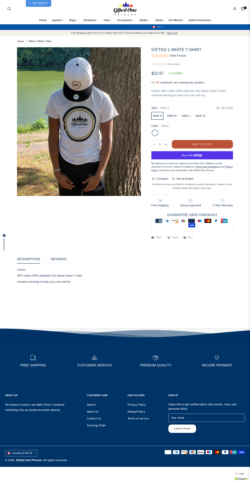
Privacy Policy (137, 404)
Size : (160, 108)
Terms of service (138, 418)
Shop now (172, 33)
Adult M (172, 115)
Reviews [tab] (58, 259)
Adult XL (200, 115)
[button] (9, 8)
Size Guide (227, 107)
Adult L (185, 115)
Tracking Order (96, 425)
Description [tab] (28, 259)
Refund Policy (136, 411)
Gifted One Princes (29, 460)
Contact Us (94, 418)
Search (91, 404)
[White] (155, 133)
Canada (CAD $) (22, 453)
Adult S (157, 115)
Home (21, 41)
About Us (92, 411)
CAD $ (159, 27)
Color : (160, 126)
